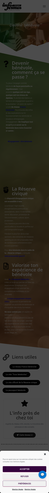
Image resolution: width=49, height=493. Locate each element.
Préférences (24, 483)
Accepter (24, 469)
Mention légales (17, 489)
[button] (45, 454)
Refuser (24, 476)
